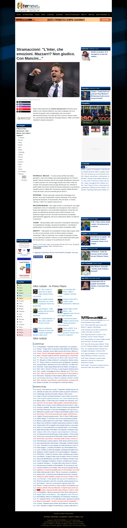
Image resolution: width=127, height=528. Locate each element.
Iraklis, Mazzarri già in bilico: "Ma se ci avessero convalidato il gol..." (59, 472)
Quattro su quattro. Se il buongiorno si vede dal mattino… (55, 382)
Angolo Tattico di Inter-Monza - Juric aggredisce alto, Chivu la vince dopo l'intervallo (64, 494)
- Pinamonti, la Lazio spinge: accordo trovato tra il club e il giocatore (60, 445)
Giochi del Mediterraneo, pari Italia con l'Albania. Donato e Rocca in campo (61, 459)
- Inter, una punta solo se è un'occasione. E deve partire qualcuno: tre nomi (63, 373)
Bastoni (20, 145)
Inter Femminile (87, 263)
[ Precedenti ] (24, 255)
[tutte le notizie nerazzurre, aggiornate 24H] (28, 5)
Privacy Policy (69, 513)
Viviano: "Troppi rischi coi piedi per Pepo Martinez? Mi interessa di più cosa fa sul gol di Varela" (68, 349)
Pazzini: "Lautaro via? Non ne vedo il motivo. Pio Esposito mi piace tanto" (61, 485)
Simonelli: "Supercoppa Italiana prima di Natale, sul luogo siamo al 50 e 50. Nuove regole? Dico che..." (70, 367)
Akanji (20, 142)
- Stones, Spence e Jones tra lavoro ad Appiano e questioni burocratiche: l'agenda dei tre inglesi (69, 362)
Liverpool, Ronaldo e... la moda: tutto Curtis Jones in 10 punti (57, 463)
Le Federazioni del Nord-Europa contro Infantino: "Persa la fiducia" (59, 434)
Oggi (83, 167)
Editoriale (85, 49)
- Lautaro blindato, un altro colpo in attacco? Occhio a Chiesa (46, 321)
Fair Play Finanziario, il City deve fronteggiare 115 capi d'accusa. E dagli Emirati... (64, 409)
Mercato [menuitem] (91, 14)
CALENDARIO (63, 517)
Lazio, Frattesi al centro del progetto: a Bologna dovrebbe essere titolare (60, 450)
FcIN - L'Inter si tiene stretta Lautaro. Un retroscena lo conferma (100, 224)
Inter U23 (85, 278)
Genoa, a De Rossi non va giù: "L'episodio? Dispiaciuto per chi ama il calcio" (62, 389)
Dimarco (20, 157)
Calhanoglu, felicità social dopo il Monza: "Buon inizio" (55, 394)
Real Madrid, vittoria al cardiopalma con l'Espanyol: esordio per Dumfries (61, 496)
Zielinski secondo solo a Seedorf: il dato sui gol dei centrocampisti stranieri (61, 392)
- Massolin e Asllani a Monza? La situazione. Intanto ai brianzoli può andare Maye (65, 360)
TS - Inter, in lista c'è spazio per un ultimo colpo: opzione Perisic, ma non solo (102, 180)
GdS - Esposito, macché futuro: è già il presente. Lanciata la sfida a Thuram (101, 176)
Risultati (24, 180)
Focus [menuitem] (37, 14)
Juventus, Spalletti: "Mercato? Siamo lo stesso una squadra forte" (58, 407)
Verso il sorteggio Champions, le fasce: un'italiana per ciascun (58, 461)
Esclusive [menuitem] (59, 14)
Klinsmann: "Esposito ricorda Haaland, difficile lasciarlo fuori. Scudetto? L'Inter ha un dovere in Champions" (72, 376)
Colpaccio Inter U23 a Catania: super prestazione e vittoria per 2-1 (58, 432)
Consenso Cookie (59, 513)
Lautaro (20, 159)
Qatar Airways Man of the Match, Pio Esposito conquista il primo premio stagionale (64, 429)
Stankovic (21, 174)
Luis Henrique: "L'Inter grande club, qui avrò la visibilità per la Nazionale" (61, 479)
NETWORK (47, 517)
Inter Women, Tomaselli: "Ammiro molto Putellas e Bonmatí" (100, 269)
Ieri (86, 167)
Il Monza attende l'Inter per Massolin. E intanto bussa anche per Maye (59, 488)
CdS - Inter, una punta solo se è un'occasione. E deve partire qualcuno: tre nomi (102, 174)
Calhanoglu (21, 152)
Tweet (49, 256)
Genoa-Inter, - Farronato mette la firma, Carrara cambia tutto (60, 438)
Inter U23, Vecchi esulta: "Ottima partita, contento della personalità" (59, 403)
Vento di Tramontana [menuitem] (72, 14)
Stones (20, 169)
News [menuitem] (43, 14)
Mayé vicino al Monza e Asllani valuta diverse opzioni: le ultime (57, 423)
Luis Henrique (22, 171)
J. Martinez (21, 137)
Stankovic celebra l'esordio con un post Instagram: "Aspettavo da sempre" (61, 452)
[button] (24, 177)
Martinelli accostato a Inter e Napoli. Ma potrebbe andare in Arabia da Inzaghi (62, 412)
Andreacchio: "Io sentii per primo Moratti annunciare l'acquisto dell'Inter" (60, 474)
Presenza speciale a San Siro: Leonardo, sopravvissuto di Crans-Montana (61, 481)
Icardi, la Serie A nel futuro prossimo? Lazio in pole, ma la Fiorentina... (60, 396)
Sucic (19, 166)
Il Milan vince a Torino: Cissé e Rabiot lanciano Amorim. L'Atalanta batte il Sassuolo (64, 405)
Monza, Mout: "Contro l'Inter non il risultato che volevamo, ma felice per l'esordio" (63, 400)
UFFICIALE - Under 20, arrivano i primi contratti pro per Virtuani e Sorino (60, 454)
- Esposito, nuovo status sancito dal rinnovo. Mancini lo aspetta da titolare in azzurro (67, 351)
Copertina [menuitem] (50, 14)
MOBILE (77, 517)
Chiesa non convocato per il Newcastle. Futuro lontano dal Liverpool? (60, 436)
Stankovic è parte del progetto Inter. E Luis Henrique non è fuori (58, 470)
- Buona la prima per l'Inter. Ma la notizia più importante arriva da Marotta (65, 492)
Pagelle (84, 234)
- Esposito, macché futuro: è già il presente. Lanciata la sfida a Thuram (61, 380)
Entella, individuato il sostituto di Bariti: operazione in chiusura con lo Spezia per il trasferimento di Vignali (93, 360)
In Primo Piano (42, 244)
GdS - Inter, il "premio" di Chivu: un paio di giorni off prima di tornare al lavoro (101, 185)
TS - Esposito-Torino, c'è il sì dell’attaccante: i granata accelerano (58, 499)
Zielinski (20, 154)
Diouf (19, 147)
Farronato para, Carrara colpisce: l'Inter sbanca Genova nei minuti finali (60, 441)
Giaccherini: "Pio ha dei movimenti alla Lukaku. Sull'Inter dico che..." (59, 414)
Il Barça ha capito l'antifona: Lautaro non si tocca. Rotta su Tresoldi (58, 476)
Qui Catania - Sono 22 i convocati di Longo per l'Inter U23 (56, 483)
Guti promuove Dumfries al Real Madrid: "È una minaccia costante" (59, 465)
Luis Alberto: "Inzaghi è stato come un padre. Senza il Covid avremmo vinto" (62, 456)
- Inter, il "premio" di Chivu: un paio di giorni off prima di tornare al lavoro (62, 369)
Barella (20, 149)
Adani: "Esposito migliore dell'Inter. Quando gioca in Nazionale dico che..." (61, 355)
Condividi (39, 256)
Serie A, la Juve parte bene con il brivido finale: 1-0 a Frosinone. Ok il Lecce (61, 427)
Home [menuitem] (19, 14)
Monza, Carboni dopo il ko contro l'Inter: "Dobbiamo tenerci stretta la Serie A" (62, 421)
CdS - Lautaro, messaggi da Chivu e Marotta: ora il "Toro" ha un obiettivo (100, 183)
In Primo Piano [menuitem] (28, 14)
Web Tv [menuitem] (84, 14)
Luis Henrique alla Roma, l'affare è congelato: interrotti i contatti (57, 378)
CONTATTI (71, 517)
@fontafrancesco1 (58, 246)
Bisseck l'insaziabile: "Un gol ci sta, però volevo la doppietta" (57, 501)
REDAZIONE (54, 517)
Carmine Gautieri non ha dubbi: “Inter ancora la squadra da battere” (59, 467)
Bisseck (20, 140)
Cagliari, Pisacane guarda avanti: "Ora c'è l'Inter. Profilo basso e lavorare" (61, 416)
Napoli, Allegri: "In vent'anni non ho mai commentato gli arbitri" (57, 418)
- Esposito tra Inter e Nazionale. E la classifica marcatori (60, 346)
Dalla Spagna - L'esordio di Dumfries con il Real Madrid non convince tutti (61, 447)
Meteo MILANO (24, 259)
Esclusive (85, 219)
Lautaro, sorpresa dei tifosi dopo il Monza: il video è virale (57, 490)
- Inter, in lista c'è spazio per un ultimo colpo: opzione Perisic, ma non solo (62, 358)
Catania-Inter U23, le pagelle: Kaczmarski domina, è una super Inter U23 (60, 425)
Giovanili (85, 248)
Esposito (20, 162)
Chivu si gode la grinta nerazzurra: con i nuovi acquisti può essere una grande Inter (64, 398)
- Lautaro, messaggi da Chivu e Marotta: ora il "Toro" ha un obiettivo (60, 371)
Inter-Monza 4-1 (88, 123)
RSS (82, 517)
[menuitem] (108, 14)
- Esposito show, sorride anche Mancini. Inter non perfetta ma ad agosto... (63, 503)
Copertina (85, 88)
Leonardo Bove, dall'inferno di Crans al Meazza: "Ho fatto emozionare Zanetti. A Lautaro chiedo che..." (70, 364)
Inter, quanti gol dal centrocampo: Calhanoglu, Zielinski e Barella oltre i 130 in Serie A (65, 443)
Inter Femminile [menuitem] (101, 14)
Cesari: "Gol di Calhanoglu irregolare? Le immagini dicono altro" (58, 353)
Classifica (20, 282)
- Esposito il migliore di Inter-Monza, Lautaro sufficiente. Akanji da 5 (60, 505)
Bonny (20, 164)
